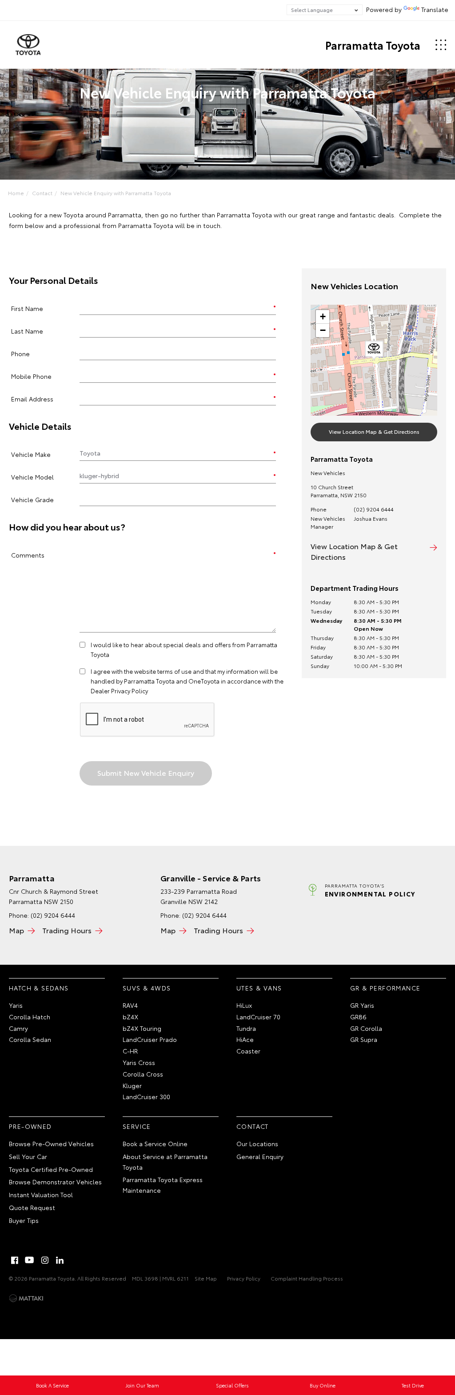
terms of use (174, 671)
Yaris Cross (139, 1062)
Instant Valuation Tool (41, 1194)
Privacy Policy (243, 1278)
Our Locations (257, 1143)
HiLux (244, 1005)
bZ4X (130, 1016)
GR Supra (363, 1039)
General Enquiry (259, 1156)
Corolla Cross (143, 1073)
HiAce (245, 1039)
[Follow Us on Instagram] (45, 1260)
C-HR (130, 1050)
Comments (27, 554)
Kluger (132, 1085)
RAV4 (130, 1005)
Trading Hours (67, 930)
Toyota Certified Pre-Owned (51, 1169)
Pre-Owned (30, 1126)
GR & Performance (385, 987)
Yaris (16, 1005)
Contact (42, 192)
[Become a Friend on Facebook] (15, 1260)
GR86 (358, 1016)
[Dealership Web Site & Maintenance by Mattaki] (26, 1298)
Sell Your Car (28, 1156)
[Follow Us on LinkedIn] (60, 1260)
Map (16, 930)
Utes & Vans (259, 987)
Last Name (27, 330)
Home (16, 192)
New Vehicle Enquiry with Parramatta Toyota (115, 192)
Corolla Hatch (29, 1016)
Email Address (32, 398)
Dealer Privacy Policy (119, 691)
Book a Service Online (155, 1143)
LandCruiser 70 (258, 1016)
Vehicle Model (32, 476)
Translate (434, 9)
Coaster (248, 1050)
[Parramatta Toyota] (28, 44)
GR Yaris (362, 1005)
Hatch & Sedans (39, 987)
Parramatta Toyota (372, 44)
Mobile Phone (31, 376)
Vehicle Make (31, 454)
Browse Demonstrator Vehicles (55, 1181)
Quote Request (32, 1207)
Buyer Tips (24, 1220)
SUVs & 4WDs (147, 987)
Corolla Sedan (30, 1039)
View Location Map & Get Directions (374, 431)
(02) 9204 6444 (374, 509)
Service (137, 1126)
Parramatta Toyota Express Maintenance (163, 1185)
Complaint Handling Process (307, 1278)
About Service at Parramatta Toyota (165, 1161)
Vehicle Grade (32, 499)
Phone (20, 353)
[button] (374, 350)
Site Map (206, 1278)
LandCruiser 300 (146, 1096)
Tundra (246, 1028)
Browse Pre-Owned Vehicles (51, 1143)
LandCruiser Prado (150, 1039)
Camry (18, 1028)
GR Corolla (366, 1028)
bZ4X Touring (142, 1028)
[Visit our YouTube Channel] (30, 1260)
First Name (27, 308)
